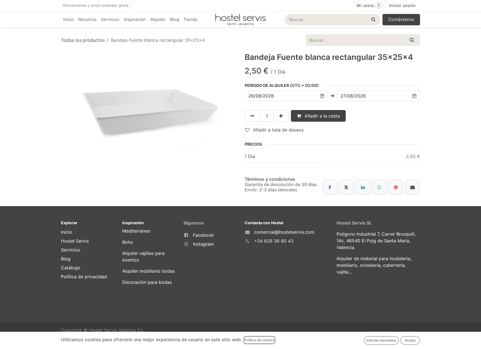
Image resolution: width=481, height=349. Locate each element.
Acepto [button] (410, 340)
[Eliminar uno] (252, 116)
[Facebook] (330, 187)
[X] (346, 187)
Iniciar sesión (402, 5)
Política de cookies (259, 340)
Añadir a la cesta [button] (321, 116)
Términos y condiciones (270, 179)
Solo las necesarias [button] (381, 340)
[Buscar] (372, 19)
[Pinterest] (396, 187)
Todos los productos (83, 40)
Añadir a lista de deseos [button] (278, 130)
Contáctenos (401, 19)
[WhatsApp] (379, 187)
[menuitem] (68, 19)
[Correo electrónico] (412, 187)
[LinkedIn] (363, 187)
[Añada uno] (281, 116)
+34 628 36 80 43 (273, 241)
